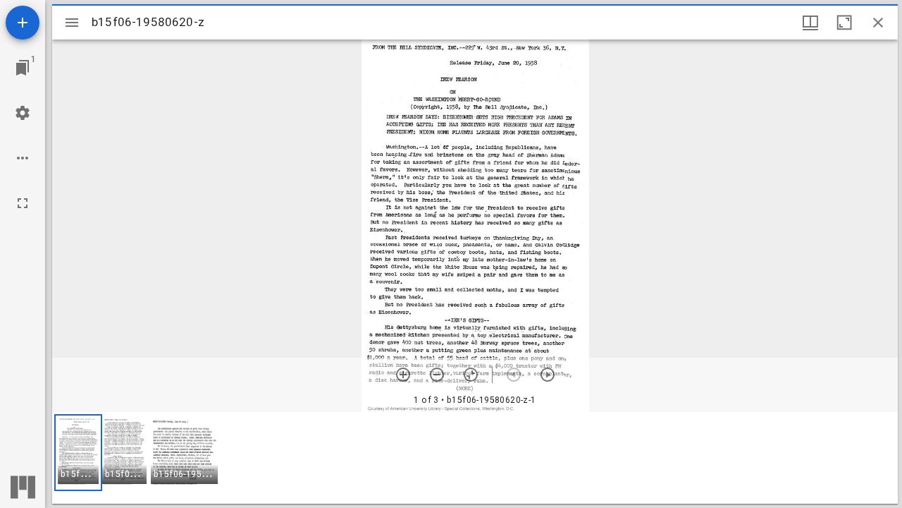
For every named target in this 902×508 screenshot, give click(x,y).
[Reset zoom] (471, 375)
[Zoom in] (403, 375)
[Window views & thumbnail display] (810, 23)
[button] (78, 453)
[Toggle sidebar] (72, 23)
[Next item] (547, 375)
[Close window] (878, 23)
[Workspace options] (22, 158)
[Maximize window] (844, 23)
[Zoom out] (437, 375)
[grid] (475, 458)
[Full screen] (22, 203)
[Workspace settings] (22, 113)
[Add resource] (22, 23)
